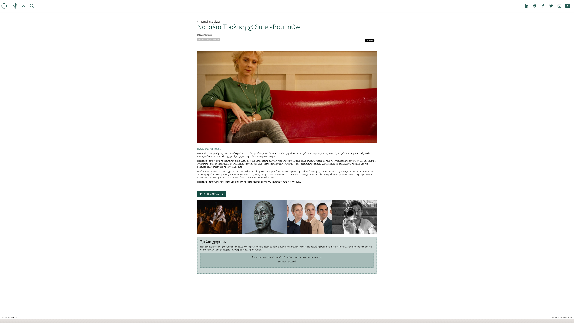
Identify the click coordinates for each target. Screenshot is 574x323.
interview (201, 40)
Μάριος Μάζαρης (204, 35)
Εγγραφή (292, 261)
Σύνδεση (282, 261)
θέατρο (208, 40)
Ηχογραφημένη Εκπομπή (209, 148)
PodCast (216, 40)
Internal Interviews (209, 21)
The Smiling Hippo (566, 317)
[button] (210, 97)
